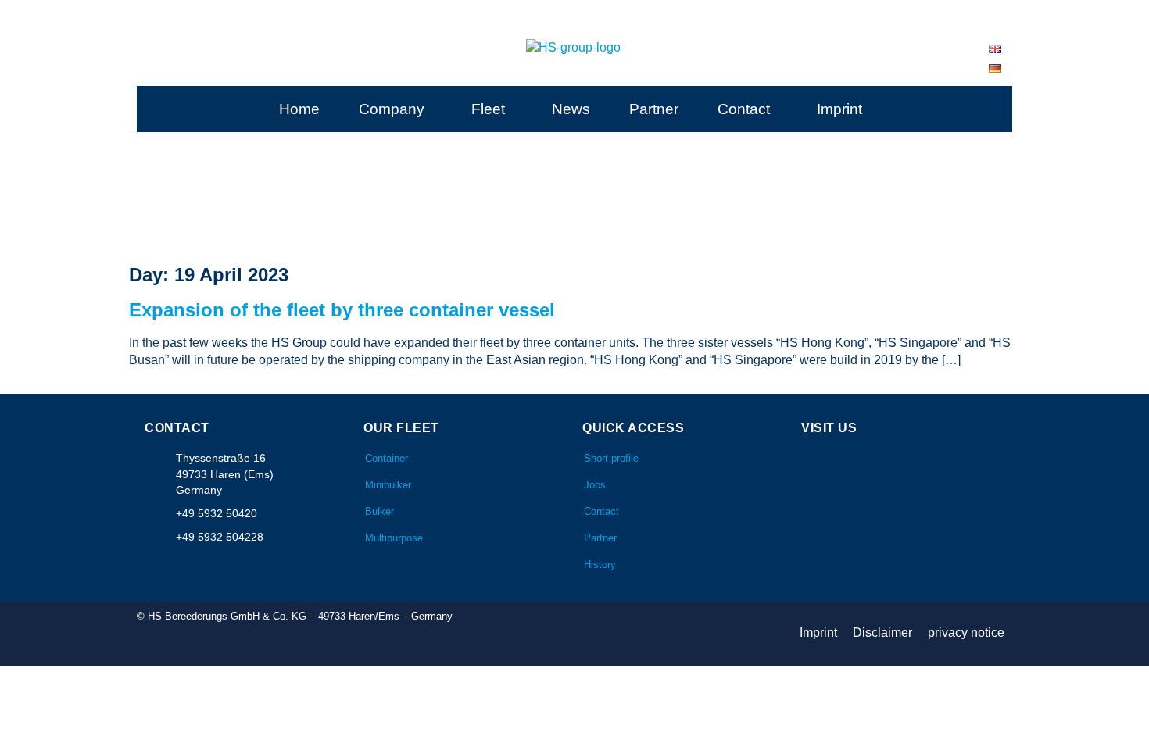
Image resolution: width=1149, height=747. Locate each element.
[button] (395, 109)
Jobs (595, 485)
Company (391, 109)
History (600, 564)
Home (299, 109)
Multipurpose (394, 538)
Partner (653, 109)
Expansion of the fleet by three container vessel (342, 309)
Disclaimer (882, 632)
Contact (744, 109)
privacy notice (966, 632)
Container (386, 458)
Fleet (488, 109)
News (571, 109)
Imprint (839, 109)
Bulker (379, 511)
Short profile (611, 458)
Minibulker (388, 485)
